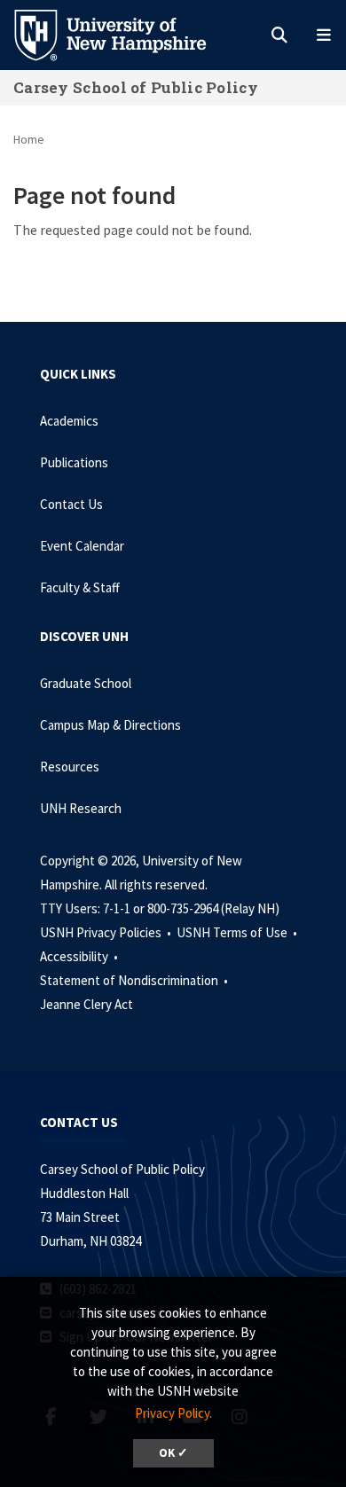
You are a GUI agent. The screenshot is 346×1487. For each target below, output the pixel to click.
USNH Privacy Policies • (107, 932)
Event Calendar (82, 545)
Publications (74, 462)
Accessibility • (80, 956)
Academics (69, 420)
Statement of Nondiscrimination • (135, 980)
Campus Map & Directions (110, 724)
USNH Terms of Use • (238, 932)
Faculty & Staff (80, 587)
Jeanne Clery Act (86, 1004)
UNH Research (81, 808)
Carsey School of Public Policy (135, 87)
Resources (69, 766)
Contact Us (71, 504)
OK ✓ (173, 1452)
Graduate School (85, 683)
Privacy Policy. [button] (173, 1413)
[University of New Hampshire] (124, 34)
